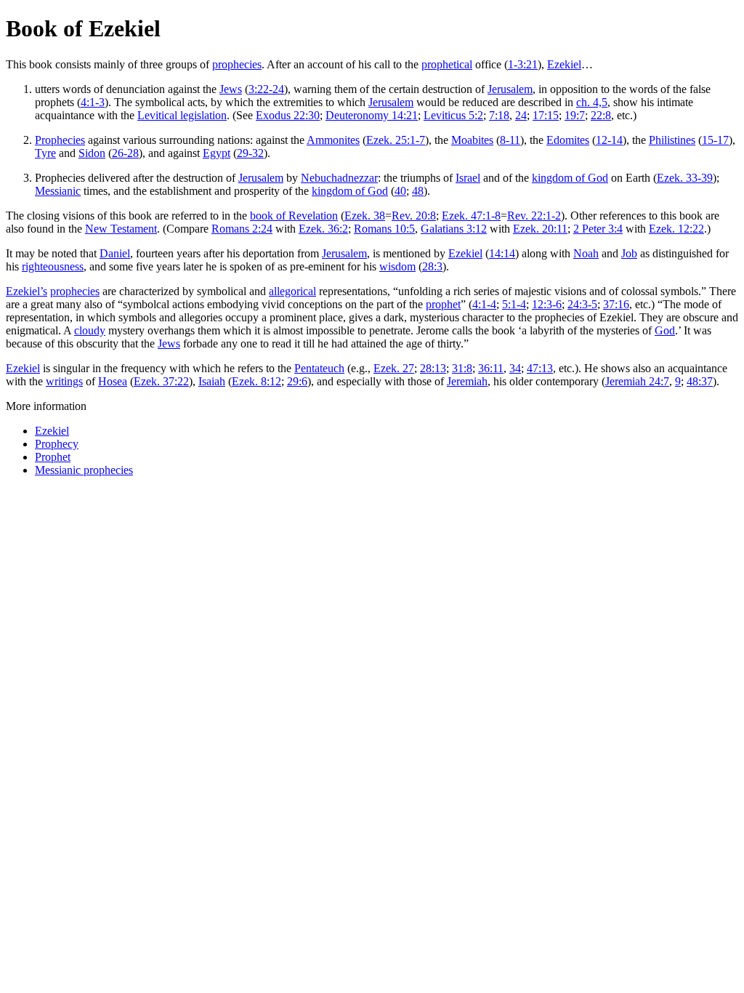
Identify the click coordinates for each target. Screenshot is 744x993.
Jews (230, 89)
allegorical (292, 291)
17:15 (546, 115)
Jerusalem (510, 89)
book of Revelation (294, 215)
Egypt (216, 153)
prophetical (446, 64)
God (665, 330)
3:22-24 (266, 89)
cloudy (89, 330)
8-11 (510, 140)
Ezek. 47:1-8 (471, 215)
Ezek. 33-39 (685, 178)
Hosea (112, 381)
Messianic (58, 191)
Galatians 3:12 (454, 228)
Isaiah (211, 381)
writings (64, 381)
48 (418, 191)
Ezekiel (564, 64)
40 (400, 191)
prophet (443, 304)
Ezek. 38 (364, 215)
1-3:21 (523, 64)
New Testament (121, 228)
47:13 (540, 368)
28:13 (433, 368)
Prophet (52, 457)
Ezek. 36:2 (323, 228)
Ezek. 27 (393, 368)
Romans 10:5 (384, 228)
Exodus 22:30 (288, 115)
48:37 (700, 381)
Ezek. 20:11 (540, 228)
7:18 (499, 115)
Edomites (567, 140)
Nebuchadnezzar (339, 178)
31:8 (462, 368)
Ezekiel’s (26, 291)
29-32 (250, 153)
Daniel (115, 253)
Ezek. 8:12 (256, 381)
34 (515, 368)
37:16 (616, 304)
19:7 (575, 115)
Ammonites (333, 140)
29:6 (297, 381)
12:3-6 (547, 304)
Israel (468, 178)
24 (521, 115)
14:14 (502, 253)
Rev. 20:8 (414, 215)
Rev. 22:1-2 (534, 215)
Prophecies (60, 140)
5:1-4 (514, 304)
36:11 (491, 368)
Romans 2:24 (241, 228)
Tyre (45, 153)
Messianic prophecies (84, 470)
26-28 (125, 153)
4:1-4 (484, 304)
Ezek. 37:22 (161, 381)
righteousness (53, 266)
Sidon (91, 153)
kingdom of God (570, 178)
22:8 (601, 115)
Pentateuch (319, 368)
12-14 (609, 140)
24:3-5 (582, 304)
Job (629, 253)
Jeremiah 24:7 (637, 381)
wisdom (397, 266)
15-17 (715, 140)
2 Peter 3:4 (598, 228)
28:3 (432, 266)
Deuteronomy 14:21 (372, 115)
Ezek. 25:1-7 (395, 140)
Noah (586, 253)
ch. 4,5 (591, 102)
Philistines (672, 140)
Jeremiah (467, 381)
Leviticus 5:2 (453, 115)
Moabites (472, 140)
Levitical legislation (182, 115)
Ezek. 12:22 (676, 228)
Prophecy (56, 444)
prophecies (237, 64)
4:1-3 (93, 102)
